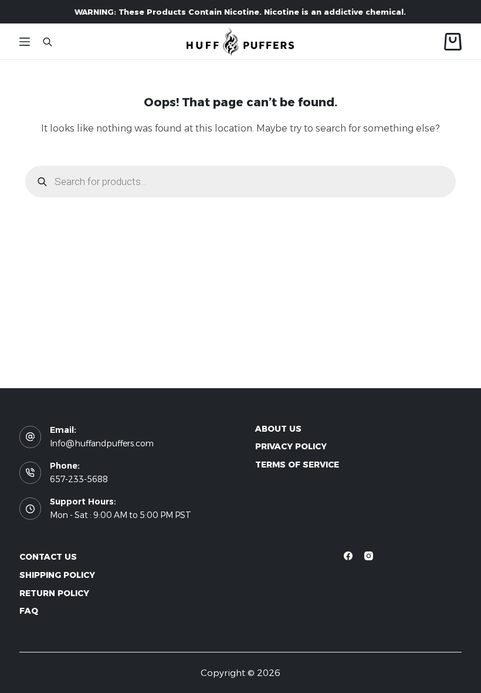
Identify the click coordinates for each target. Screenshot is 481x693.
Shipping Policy (57, 575)
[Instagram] (368, 555)
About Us (278, 428)
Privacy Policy (291, 446)
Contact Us (48, 556)
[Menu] (24, 41)
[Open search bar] (47, 41)
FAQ (28, 610)
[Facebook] (348, 555)
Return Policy (54, 593)
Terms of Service (297, 464)
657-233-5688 (79, 479)
